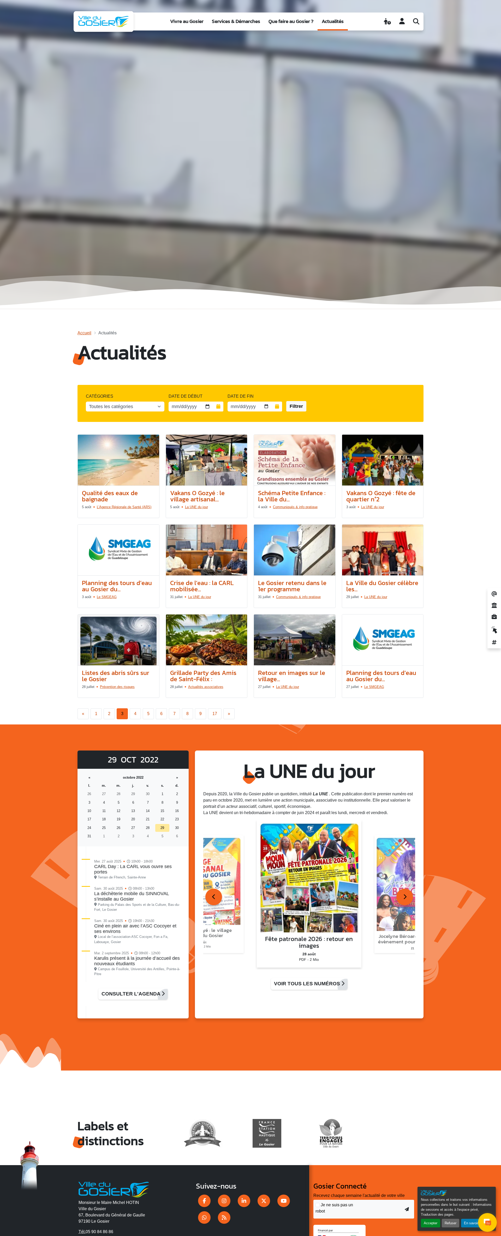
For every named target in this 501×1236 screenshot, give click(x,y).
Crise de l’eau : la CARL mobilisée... (202, 586)
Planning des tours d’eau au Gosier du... (117, 586)
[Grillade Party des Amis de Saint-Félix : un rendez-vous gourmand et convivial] (206, 640)
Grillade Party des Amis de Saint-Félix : (203, 676)
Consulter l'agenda (132, 994)
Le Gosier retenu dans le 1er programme (292, 586)
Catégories (99, 396)
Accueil (84, 333)
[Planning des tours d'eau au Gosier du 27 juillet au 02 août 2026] (383, 640)
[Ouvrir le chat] (487, 1222)
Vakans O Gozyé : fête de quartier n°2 (380, 496)
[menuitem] (187, 21)
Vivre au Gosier (187, 21)
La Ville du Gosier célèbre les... (382, 586)
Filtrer (296, 406)
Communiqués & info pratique (295, 507)
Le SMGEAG (107, 597)
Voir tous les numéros (307, 983)
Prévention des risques (117, 687)
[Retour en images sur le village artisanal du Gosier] (294, 640)
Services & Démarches (236, 21)
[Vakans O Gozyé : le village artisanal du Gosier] (206, 460)
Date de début (185, 396)
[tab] (213, 897)
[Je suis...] (387, 21)
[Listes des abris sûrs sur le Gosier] (118, 640)
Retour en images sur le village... (291, 676)
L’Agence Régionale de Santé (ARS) (124, 507)
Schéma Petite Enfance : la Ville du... (291, 496)
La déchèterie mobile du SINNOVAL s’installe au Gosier (131, 896)
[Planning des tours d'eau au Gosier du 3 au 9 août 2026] (118, 550)
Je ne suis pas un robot (334, 1208)
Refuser (450, 1223)
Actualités (333, 21)
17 (214, 713)
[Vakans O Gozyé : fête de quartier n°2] (383, 460)
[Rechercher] (416, 21)
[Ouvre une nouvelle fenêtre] (204, 1201)
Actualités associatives (205, 687)
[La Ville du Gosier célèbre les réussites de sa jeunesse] (383, 550)
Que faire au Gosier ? (291, 21)
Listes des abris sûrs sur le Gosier (115, 676)
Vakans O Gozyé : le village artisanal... (197, 496)
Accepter (430, 1223)
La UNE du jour (196, 507)
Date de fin (241, 396)
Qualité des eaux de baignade (110, 496)
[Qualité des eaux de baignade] (118, 460)
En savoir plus (475, 1223)
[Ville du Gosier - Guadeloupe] (114, 1188)
